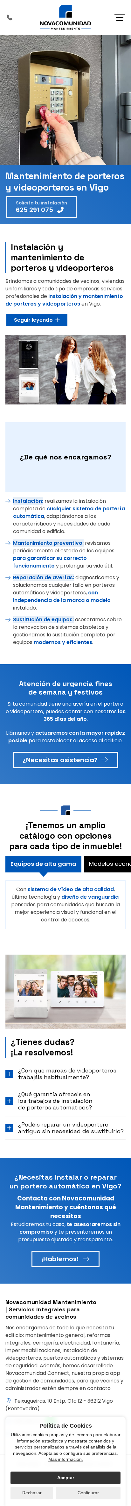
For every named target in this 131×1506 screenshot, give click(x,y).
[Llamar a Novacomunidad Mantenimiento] (9, 17)
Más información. (65, 1459)
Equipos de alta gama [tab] (43, 864)
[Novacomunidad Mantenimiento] (65, 17)
